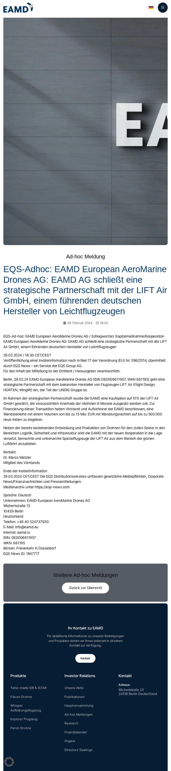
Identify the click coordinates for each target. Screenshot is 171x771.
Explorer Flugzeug (24, 719)
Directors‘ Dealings (78, 750)
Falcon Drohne (21, 697)
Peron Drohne (20, 728)
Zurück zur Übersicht (85, 588)
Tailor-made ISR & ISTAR (28, 688)
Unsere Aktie (74, 688)
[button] (9, 762)
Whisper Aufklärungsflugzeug (25, 708)
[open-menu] (163, 7)
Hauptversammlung (78, 705)
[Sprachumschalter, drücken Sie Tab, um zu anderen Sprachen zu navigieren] (151, 7)
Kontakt (85, 658)
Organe (69, 741)
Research (71, 723)
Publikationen (74, 697)
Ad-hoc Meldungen (78, 714)
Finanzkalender (75, 732)
